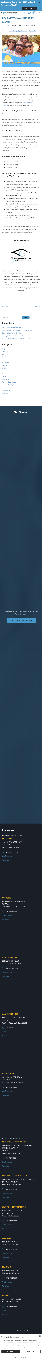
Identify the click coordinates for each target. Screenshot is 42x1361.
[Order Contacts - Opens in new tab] (29, 13)
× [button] (40, 1336)
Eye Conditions (6, 360)
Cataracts (5, 351)
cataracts (5, 105)
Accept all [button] (10, 1351)
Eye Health (32, 31)
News (4, 374)
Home (4, 26)
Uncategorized (6, 390)
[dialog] (21, 1347)
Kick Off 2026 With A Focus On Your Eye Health (17, 339)
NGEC (4, 376)
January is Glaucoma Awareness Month (14, 336)
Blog (8, 26)
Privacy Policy (23, 1348)
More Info (5, 860)
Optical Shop (6, 379)
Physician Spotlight (8, 385)
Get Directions (7, 856)
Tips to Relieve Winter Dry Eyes (11, 333)
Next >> (37, 306)
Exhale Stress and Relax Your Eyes (12, 327)
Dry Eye (4, 357)
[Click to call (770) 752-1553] (25, 13)
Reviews (4, 388)
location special (6, 371)
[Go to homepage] (8, 13)
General (4, 365)
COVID (4, 354)
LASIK (4, 368)
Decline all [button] (31, 1351)
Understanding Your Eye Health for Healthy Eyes (17, 330)
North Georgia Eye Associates (18, 31)
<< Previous (6, 306)
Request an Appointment (21, 620)
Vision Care (5, 393)
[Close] (40, 2)
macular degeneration (27, 102)
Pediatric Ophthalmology (9, 382)
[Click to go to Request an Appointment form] (34, 13)
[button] (39, 13)
